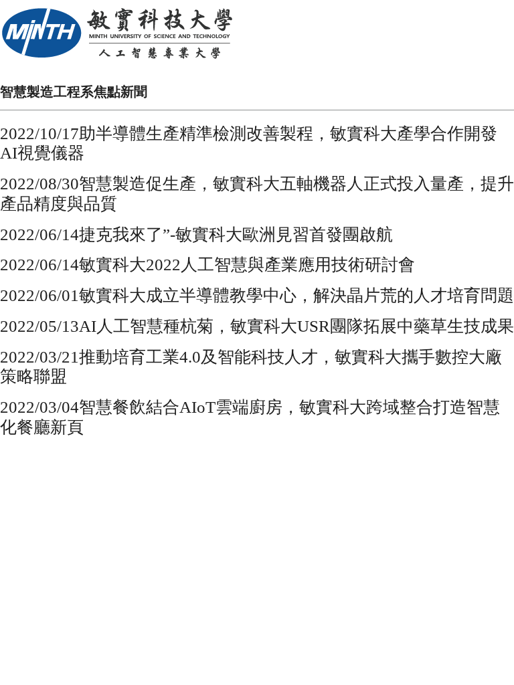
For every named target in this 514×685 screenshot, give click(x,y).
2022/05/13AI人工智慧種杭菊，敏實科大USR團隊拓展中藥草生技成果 (257, 326)
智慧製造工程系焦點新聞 (73, 91)
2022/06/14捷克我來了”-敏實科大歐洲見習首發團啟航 (196, 234)
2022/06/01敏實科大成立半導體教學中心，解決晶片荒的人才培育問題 (257, 295)
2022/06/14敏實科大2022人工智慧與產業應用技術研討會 (207, 265)
